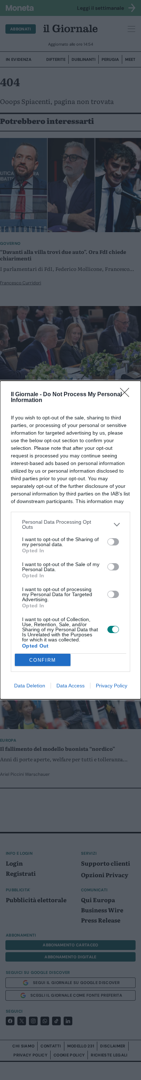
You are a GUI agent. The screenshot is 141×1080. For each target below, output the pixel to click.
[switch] (113, 541)
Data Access (70, 685)
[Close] (127, 395)
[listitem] (70, 524)
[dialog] (70, 540)
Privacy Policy (111, 685)
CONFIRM (42, 660)
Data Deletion (29, 685)
